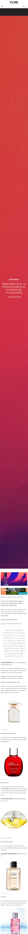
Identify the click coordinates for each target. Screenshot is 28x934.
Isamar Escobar (14, 297)
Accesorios (14, 279)
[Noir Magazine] (14, 2)
